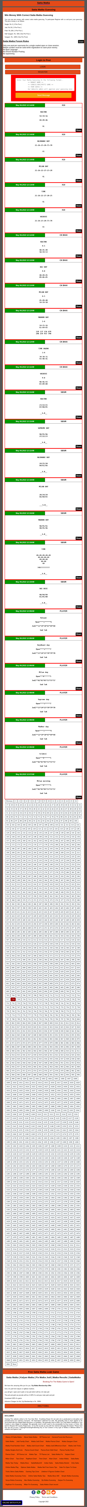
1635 (21, 1289)
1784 (52, 1336)
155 (73, 837)
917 (29, 1055)
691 (18, 991)
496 (24, 936)
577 (7, 960)
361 (51, 896)
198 (78, 848)
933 (40, 1059)
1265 (33, 1166)
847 (29, 1035)
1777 (8, 1336)
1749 (59, 1324)
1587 (21, 1273)
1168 (27, 1134)
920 (45, 1055)
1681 (8, 1305)
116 (13, 829)
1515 (21, 1249)
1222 (65, 1150)
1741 (8, 1324)
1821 (59, 1348)
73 (30, 817)
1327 (46, 1186)
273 (29, 872)
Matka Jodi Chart (37, 1441)
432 (56, 916)
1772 (52, 1332)
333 (51, 888)
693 (29, 991)
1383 (21, 1205)
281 (73, 872)
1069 (8, 1102)
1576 (27, 1269)
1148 (51, 1126)
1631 (71, 1285)
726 (56, 999)
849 (40, 1035)
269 (7, 872)
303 (40, 880)
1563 (21, 1265)
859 (18, 1039)
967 (73, 1067)
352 (78, 892)
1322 (14, 1186)
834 (35, 1031)
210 (67, 852)
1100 (52, 1110)
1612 (27, 1281)
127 (72, 829)
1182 (39, 1138)
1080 (78, 1102)
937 (62, 1059)
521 (7, 944)
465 (7, 928)
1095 (21, 1110)
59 (43, 813)
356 (24, 896)
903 (29, 1051)
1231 (46, 1154)
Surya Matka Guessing (14, 1480)
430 (45, 916)
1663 (46, 1297)
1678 (65, 1301)
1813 (8, 1348)
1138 (64, 1122)
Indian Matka (64, 1459)
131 (18, 833)
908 (56, 1051)
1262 (14, 1166)
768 (56, 1011)
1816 (27, 1348)
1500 (78, 1241)
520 (78, 940)
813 (72, 1023)
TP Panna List (44, 1454)
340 (13, 892)
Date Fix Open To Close (67, 1467)
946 (35, 1063)
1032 (78, 1086)
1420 (27, 1217)
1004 (50, 1079)
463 (73, 924)
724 (45, 999)
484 (35, 932)
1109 (33, 1114)
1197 (58, 1142)
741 (62, 1003)
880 (56, 1043)
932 (35, 1059)
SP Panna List (22, 1454)
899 (7, 1051)
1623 (21, 1285)
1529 (33, 1253)
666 (35, 983)
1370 (14, 1201)
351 (73, 892)
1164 (76, 1130)
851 (51, 1035)
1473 (59, 1233)
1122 (39, 1118)
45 (57, 809)
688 (78, 987)
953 (73, 1063)
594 (24, 964)
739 (51, 1003)
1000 (24, 1079)
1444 (27, 1225)
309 (73, 880)
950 (56, 1063)
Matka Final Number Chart (15, 1446)
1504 (27, 1245)
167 (62, 841)
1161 (58, 1130)
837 (51, 1031)
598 (45, 964)
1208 (52, 1146)
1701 (59, 1309)
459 (51, 924)
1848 (78, 1356)
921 (51, 1055)
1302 (40, 1178)
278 (56, 872)
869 (73, 1039)
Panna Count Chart (32, 1450)
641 (51, 975)
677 (18, 987)
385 (29, 904)
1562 (14, 1265)
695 (40, 991)
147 (29, 837)
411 (18, 912)
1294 (65, 1174)
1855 (46, 1360)
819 (29, 1027)
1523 (71, 1249)
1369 (8, 1201)
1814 (14, 1348)
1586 (14, 1273)
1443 (21, 1225)
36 (16, 809)
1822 (65, 1348)
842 (78, 1031)
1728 (78, 1317)
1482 (40, 1237)
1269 (59, 1166)
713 (62, 995)
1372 (27, 1201)
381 (7, 904)
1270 (65, 1166)
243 (18, 864)
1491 (21, 1241)
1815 (21, 1348)
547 (73, 948)
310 (78, 880)
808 (45, 1023)
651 (29, 979)
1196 (51, 1142)
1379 (71, 1201)
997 (7, 1079)
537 (18, 948)
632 (78, 971)
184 (78, 845)
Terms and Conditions (49, 1497)
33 (80, 805)
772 (78, 1011)
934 (45, 1059)
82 (71, 817)
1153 (8, 1130)
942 (13, 1063)
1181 (33, 1138)
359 (40, 896)
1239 (21, 1158)
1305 (59, 1178)
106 (35, 825)
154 (67, 837)
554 (35, 952)
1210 (65, 1146)
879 (51, 1043)
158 (13, 841)
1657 (8, 1297)
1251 (21, 1162)
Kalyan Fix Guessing (65, 1480)
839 (62, 1031)
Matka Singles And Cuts (14, 1450)
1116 (75, 1114)
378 (67, 900)
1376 (52, 1201)
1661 (33, 1297)
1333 (8, 1190)
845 (18, 1035)
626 (45, 971)
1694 (14, 1309)
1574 (14, 1269)
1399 (46, 1209)
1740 (78, 1320)
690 (13, 991)
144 (13, 837)
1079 (71, 1102)
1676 (52, 1301)
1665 (59, 1297)
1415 (71, 1213)
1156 (27, 1130)
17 (7, 805)
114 (77, 825)
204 (35, 852)
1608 (78, 1277)
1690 (65, 1305)
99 (71, 821)
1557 (59, 1261)
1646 (14, 1293)
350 (67, 892)
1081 (8, 1106)
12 (58, 801)
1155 (20, 1130)
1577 (33, 1269)
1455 (21, 1229)
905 (40, 1051)
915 (18, 1055)
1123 (45, 1118)
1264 (27, 1166)
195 (62, 848)
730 (78, 999)
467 (18, 928)
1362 (40, 1198)
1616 (52, 1281)
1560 (78, 1261)
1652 (52, 1293)
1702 (65, 1309)
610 (35, 967)
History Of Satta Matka (14, 1437)
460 (56, 924)
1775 (71, 1332)
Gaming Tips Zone (32, 1471)
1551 (21, 1261)
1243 (46, 1158)
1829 (33, 1352)
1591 (46, 1273)
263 (51, 868)
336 (67, 888)
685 (62, 987)
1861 (8, 1364)
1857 (59, 1360)
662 (13, 983)
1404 (78, 1209)
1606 (65, 1277)
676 (13, 987)
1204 (27, 1146)
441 (29, 920)
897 (73, 1047)
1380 (78, 1201)
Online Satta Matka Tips (36, 1476)
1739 (71, 1320)
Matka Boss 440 (53, 1476)
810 (56, 1023)
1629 (59, 1285)
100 (75, 821)
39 (30, 809)
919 (40, 1055)
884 (78, 1043)
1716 (78, 1313)
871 (7, 1043)
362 (56, 896)
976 (45, 1071)
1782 (40, 1336)
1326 (40, 1186)
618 (78, 967)
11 (53, 801)
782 (56, 1015)
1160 (51, 1130)
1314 (40, 1182)
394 (78, 904)
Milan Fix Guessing (31, 1484)
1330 (65, 1186)
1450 (65, 1225)
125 (61, 829)
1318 (65, 1182)
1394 (14, 1209)
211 (73, 852)
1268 (52, 1166)
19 (16, 805)
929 (18, 1059)
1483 (46, 1237)
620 (13, 971)
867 (62, 1039)
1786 (65, 1336)
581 (29, 960)
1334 (14, 1190)
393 (73, 904)
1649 (33, 1293)
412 (24, 912)
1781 (33, 1336)
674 (78, 983)
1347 (21, 1194)
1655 (71, 1293)
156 (78, 837)
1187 (70, 1138)
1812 (78, 1344)
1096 (27, 1110)
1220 (52, 1150)
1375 (46, 1201)
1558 (65, 1261)
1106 (14, 1114)
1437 (59, 1221)
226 (78, 856)
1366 (65, 1198)
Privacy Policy (35, 1497)
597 (40, 964)
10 (49, 801)
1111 (45, 1114)
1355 (71, 1194)
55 (25, 813)
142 (78, 833)
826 (67, 1027)
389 (51, 904)
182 (67, 845)
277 (51, 872)
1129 (8, 1122)
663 (18, 983)
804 (24, 1023)
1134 (39, 1122)
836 (45, 1031)
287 (29, 876)
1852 (27, 1360)
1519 (46, 1249)
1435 (46, 1221)
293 (62, 876)
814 (78, 1023)
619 (7, 971)
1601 (33, 1277)
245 (29, 864)
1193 (33, 1142)
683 (51, 987)
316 (34, 884)
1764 (78, 1328)
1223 (71, 1150)
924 (67, 1055)
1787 (71, 1336)
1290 (40, 1174)
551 (18, 952)
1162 (64, 1130)
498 (35, 936)
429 (40, 916)
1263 (21, 1166)
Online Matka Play (12, 1467)
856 (78, 1035)
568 (35, 956)
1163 (70, 1130)
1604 (52, 1277)
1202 (14, 1146)
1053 (59, 1094)
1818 (40, 1348)
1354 (65, 1194)
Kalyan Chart (69, 1454)
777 (29, 1015)
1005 (56, 1079)
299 (18, 880)
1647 (21, 1293)
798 (67, 1019)
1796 (52, 1340)
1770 (40, 1332)
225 (73, 856)
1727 (71, 1317)
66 (75, 813)
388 (45, 904)
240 (78, 860)
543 (51, 948)
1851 (21, 1360)
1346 (14, 1194)
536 (13, 948)
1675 (46, 1301)
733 (18, 1003)
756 (67, 1007)
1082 (14, 1106)
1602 (40, 1277)
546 (67, 948)
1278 (40, 1170)
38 (25, 809)
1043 (71, 1090)
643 (62, 975)
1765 (8, 1332)
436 (78, 916)
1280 (52, 1170)
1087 (46, 1106)
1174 (64, 1134)
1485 (59, 1237)
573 (62, 956)
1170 (39, 1134)
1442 (14, 1225)
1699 (46, 1309)
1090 (65, 1106)
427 (29, 916)
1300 (27, 1178)
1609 (8, 1281)
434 (67, 916)
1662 (40, 1297)
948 (45, 1063)
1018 (65, 1083)
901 (18, 1051)
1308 (78, 1178)
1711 (46, 1313)
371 (29, 900)
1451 (71, 1225)
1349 (33, 1194)
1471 (46, 1233)
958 (24, 1067)
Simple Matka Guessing (70, 1476)
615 (62, 967)
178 (45, 845)
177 (40, 845)
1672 (27, 1301)
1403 (71, 1209)
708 (35, 995)
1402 (65, 1209)
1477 (8, 1237)
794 (45, 1019)
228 (13, 860)
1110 (39, 1114)
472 (45, 928)
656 (56, 979)
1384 (27, 1205)
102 (13, 825)
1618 (65, 1281)
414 (34, 912)
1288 (27, 1174)
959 (29, 1067)
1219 (46, 1150)
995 (73, 1075)
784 (67, 1015)
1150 (64, 1126)
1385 (33, 1205)
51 (7, 813)
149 (40, 837)
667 (40, 983)
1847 (71, 1356)
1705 (8, 1313)
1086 (40, 1106)
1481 (33, 1237)
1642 (65, 1289)
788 (13, 1019)
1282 (65, 1170)
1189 (8, 1142)
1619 (71, 1281)
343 (29, 892)
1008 (75, 1079)
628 (56, 971)
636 (24, 975)
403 (51, 908)
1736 (52, 1320)
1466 (14, 1233)
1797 (59, 1340)
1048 (27, 1094)
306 (56, 880)
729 (73, 999)
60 (48, 813)
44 (52, 809)
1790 (14, 1340)
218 (35, 856)
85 (7, 821)
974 (35, 1071)
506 (78, 936)
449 (73, 920)
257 (18, 868)
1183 (45, 1138)
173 (18, 845)
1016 (52, 1083)
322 (67, 884)
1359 (21, 1198)
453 (18, 924)
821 (40, 1027)
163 (40, 841)
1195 (45, 1142)
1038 (40, 1090)
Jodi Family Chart (22, 1441)
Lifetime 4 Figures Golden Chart (52, 1471)
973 (29, 1071)
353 (7, 896)
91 (34, 821)
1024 (27, 1086)
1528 (27, 1253)
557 (51, 952)
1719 (21, 1317)
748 (24, 1007)
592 (13, 964)
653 (40, 979)
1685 (33, 1305)
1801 (8, 1344)
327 (18, 888)
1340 (52, 1190)
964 (56, 1067)
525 (29, 944)
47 (66, 809)
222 (56, 856)
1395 (21, 1209)
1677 (59, 1301)
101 (7, 825)
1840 (27, 1356)
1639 (46, 1289)
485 (40, 932)
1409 (33, 1213)
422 (78, 912)
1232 (52, 1154)
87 (16, 821)
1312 (27, 1182)
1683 (21, 1305)
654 (45, 979)
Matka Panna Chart (53, 1441)
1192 (27, 1142)
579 (18, 960)
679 (29, 987)
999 (18, 1079)
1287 (21, 1174)
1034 (14, 1090)
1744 (27, 1324)
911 (73, 1051)
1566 (40, 1265)
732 (13, 1003)
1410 (40, 1213)
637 (29, 975)
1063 (46, 1098)
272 (24, 872)
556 (45, 952)
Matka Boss (24, 1463)
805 (29, 1023)
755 (62, 1007)
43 (48, 809)
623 (29, 971)
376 (56, 900)
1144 (27, 1126)
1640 (52, 1289)
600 (56, 964)
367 (7, 900)
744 (78, 1003)
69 (12, 817)
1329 (59, 1186)
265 (62, 868)
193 (51, 848)
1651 (46, 1293)
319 (51, 884)
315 (29, 884)
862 (35, 1039)
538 (24, 948)
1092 (78, 1106)
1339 (46, 1190)
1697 (33, 1309)
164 (45, 841)
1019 (71, 1083)
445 (51, 920)
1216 (27, 1150)
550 (13, 952)
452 (13, 924)
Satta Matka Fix (57, 1454)
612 (45, 967)
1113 (57, 1114)
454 (24, 924)
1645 (8, 1293)
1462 (65, 1229)
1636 (27, 1289)
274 (35, 872)
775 (18, 1015)
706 (24, 995)
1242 (40, 1158)
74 (34, 817)
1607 (71, 1277)
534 (78, 944)
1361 (33, 1198)
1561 (8, 1265)
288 (35, 876)
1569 (59, 1265)
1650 (40, 1293)
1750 (65, 1324)
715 (72, 995)
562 (78, 952)
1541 (33, 1257)
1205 (33, 1146)
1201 (8, 1146)
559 (62, 952)
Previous (9, 801)
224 (67, 856)
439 (18, 920)
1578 (40, 1269)
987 (29, 1075)
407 (73, 908)
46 (62, 809)
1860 (78, 1360)
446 (56, 920)
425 (18, 916)
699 (62, 991)
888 (24, 1047)
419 (62, 912)
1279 (46, 1170)
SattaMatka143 (36, 1463)
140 (67, 833)
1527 (21, 1253)
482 (24, 932)
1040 (52, 1090)
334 (56, 888)
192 (45, 848)
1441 (8, 1225)
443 (40, 920)
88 (21, 821)
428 (35, 916)
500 (45, 936)
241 (7, 864)
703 (7, 995)
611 (40, 967)
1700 (52, 1309)
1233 (59, 1154)
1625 (33, 1285)
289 (40, 876)
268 (78, 868)
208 (56, 852)
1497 (59, 1241)
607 (18, 967)
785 (73, 1015)
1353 (59, 1194)
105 (29, 825)
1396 (27, 1209)
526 (35, 944)
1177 (8, 1138)
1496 (52, 1241)
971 (18, 1071)
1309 (8, 1182)
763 (29, 1011)
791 (29, 1019)
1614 (40, 1281)
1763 (71, 1328)
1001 (31, 1079)
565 (18, 956)
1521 (59, 1249)
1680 (78, 1301)
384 (24, 904)
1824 (78, 1348)
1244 (52, 1158)
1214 (14, 1150)
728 (67, 999)
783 (62, 1015)
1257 (59, 1162)
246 (35, 864)
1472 (52, 1233)
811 (62, 1023)
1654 (65, 1293)
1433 (33, 1221)
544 (56, 948)
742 (67, 1003)
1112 (51, 1114)
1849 (8, 1360)
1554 (40, 1261)
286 (24, 876)
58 (39, 813)
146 (24, 837)
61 (52, 813)
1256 (52, 1162)
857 (7, 1039)
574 (67, 956)
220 (45, 856)
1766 (14, 1332)
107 (40, 825)
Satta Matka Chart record (49, 1484)
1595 (71, 1273)
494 (13, 936)
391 (62, 904)
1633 (8, 1289)
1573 (8, 1269)
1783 (46, 1336)
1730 (14, 1320)
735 (29, 1003)
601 (62, 964)
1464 (78, 1229)
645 (73, 975)
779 (40, 1015)
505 (73, 936)
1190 (14, 1142)
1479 (21, 1237)
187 (18, 848)
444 (45, 920)
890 (35, 1047)
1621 (8, 1285)
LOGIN (43, 67)
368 (13, 900)
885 (7, 1047)
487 (51, 932)
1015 (46, 1083)
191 (40, 848)
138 (56, 833)
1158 (39, 1130)
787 (7, 1019)
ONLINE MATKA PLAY (11, 1503)
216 (24, 856)
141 (73, 833)
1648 (27, 1293)
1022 (14, 1086)
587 (62, 960)
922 (56, 1055)
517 (62, 940)
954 (78, 1063)
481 (18, 932)
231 (29, 860)
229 (18, 860)
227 (7, 860)
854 (67, 1035)
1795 (46, 1340)
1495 (46, 1241)
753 (51, 1007)
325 (7, 888)
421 (72, 912)
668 (45, 983)
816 (13, 1027)
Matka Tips (33, 1454)
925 (73, 1055)
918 (35, 1055)
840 (67, 1031)
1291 (46, 1174)
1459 (46, 1229)
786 (78, 1015)
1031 (71, 1086)
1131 (20, 1122)
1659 (21, 1297)
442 (35, 920)
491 (73, 932)
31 (71, 805)
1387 (46, 1205)
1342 (65, 1190)
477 (73, 928)
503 (62, 936)
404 (56, 908)
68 (7, 817)
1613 (33, 1281)
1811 (71, 1344)
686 (67, 987)
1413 (59, 1213)
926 (78, 1055)
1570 (65, 1265)
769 (62, 1011)
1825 (8, 1352)
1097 (33, 1110)
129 (7, 833)
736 (35, 1003)
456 (35, 924)
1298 (14, 1178)
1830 (40, 1352)
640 (45, 975)
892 (45, 1047)
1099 (46, 1110)
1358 (14, 1198)
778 (35, 1015)
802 (13, 1023)
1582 (65, 1269)
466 (13, 928)
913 (7, 1055)
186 (13, 848)
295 (73, 876)
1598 (14, 1277)
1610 (14, 1281)
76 (43, 817)
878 (45, 1043)
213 (7, 856)
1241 (33, 1158)
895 (62, 1047)
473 (51, 928)
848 (35, 1035)
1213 (8, 1150)
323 (72, 884)
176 (35, 845)
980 (67, 1071)
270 (13, 872)
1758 (40, 1328)
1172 (51, 1134)
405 (62, 908)
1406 (14, 1213)
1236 (78, 1154)
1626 (40, 1285)
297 (7, 880)
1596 (78, 1273)
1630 (65, 1285)
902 (24, 1051)
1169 (33, 1134)
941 (7, 1063)
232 (35, 860)
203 (29, 852)
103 (18, 825)
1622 (14, 1285)
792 (35, 1019)
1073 (33, 1102)
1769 (33, 1332)
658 (67, 979)
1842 (40, 1356)
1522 (65, 1249)
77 (48, 817)
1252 (27, 1162)
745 (7, 1007)
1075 (46, 1102)
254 (78, 864)
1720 (27, 1317)
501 (51, 936)
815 (7, 1027)
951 (62, 1063)
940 (78, 1059)
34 (7, 809)
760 (13, 1011)
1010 (14, 1083)
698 (56, 991)
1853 (33, 1360)
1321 (8, 1186)
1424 (52, 1217)
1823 (71, 1348)
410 (13, 912)
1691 (71, 1305)
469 (29, 928)
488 (56, 932)
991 (51, 1075)
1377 (59, 1201)
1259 (71, 1162)
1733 (33, 1320)
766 (45, 1011)
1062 (40, 1098)
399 (29, 908)
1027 (46, 1086)
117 (18, 829)
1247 (71, 1158)
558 (56, 952)
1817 (33, 1348)
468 (24, 928)
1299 (21, 1178)
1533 (59, 1253)
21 (25, 805)
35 (12, 809)
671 (62, 983)
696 (45, 991)
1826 (14, 1352)
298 (13, 880)
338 (78, 888)
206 (45, 852)
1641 (59, 1289)
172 (13, 845)
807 (40, 1023)
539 (29, 948)
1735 (46, 1320)
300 (24, 880)
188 (24, 848)
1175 (70, 1134)
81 (66, 817)
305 (51, 880)
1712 (52, 1313)
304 (45, 880)
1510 (65, 1245)
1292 (52, 1174)
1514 (14, 1249)
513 (40, 940)
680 (35, 987)
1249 (8, 1162)
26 (48, 805)
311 (7, 884)
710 (45, 995)
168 (67, 841)
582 (35, 960)
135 (40, 833)
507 (7, 940)
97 (62, 821)
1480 (27, 1237)
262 (45, 868)
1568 (52, 1265)
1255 (46, 1162)
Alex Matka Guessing (31, 1480)
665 (29, 983)
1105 (8, 1114)
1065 (59, 1098)
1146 (39, 1126)
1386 (40, 1205)
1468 (27, 1233)
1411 (46, 1213)
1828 (27, 1352)
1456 (27, 1229)
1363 (46, 1198)
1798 (65, 1340)
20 (21, 805)
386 (35, 904)
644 (67, 975)
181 (62, 845)
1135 (45, 1122)
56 (30, 813)
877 (40, 1043)
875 (29, 1043)
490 (67, 932)
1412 (52, 1213)
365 (73, 896)
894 (56, 1047)
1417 (8, 1217)
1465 (8, 1233)
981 (73, 1071)
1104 (77, 1110)
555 (40, 952)
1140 (76, 1122)
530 (56, 944)
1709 (33, 1313)
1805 (33, 1344)
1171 (45, 1134)
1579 (46, 1269)
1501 (8, 1245)
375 (51, 900)
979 (62, 1071)
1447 (46, 1225)
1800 (78, 1340)
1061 (33, 1098)
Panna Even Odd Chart (49, 1450)
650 (24, 979)
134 (35, 833)
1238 (14, 1158)
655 (51, 979)
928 (13, 1059)
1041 (59, 1090)
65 (71, 813)
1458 (40, 1229)
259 (29, 868)
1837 (8, 1356)
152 (56, 837)
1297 (8, 1178)
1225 (8, 1154)
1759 (46, 1328)
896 (67, 1047)
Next (14, 1364)
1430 (14, 1221)
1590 (40, 1273)
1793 (33, 1340)
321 (62, 884)
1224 (78, 1150)
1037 (33, 1090)
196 (67, 848)
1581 (59, 1269)
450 (78, 920)
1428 (78, 1217)
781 (51, 1015)
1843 (46, 1356)
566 (24, 956)
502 (56, 936)
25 (43, 805)
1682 (14, 1305)
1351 (46, 1194)
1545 (59, 1257)
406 (67, 908)
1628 (52, 1285)
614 (56, 967)
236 (56, 860)
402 (45, 908)
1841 (33, 1356)
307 (62, 880)
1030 (65, 1086)
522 (13, 944)
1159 (45, 1130)
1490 (14, 1241)
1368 (78, 1198)
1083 (21, 1106)
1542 (40, 1257)
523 (18, 944)
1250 (14, 1162)
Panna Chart (10, 1454)
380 (78, 900)
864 (45, 1039)
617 (72, 967)
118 (23, 829)
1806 (40, 1344)
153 (62, 837)
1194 (39, 1142)
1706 (14, 1313)
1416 (78, 1213)
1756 (27, 1328)
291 (51, 876)
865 (51, 1039)
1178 (14, 1138)
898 (78, 1047)
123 (50, 829)
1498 (65, 1241)
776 (24, 1015)
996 (78, 1075)
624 (35, 971)
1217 (33, 1150)
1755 (21, 1328)
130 (13, 833)
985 (18, 1075)
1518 (40, 1249)
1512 (78, 1245)
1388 (52, 1205)
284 (13, 876)
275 (40, 872)
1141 (8, 1126)
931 (29, 1059)
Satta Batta (75, 1459)
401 (40, 908)
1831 (46, 1352)
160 (24, 841)
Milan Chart (10, 1459)
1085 (33, 1106)
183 (73, 845)
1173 (58, 1134)
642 (56, 975)
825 (62, 1027)
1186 (64, 1138)
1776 (78, 1332)
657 (62, 979)
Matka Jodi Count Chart (35, 1446)
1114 (63, 1114)
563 (7, 956)
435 (73, 916)
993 (62, 1075)
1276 (27, 1170)
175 (29, 845)
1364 (52, 1198)
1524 (78, 1249)
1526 (14, 1253)
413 (29, 912)
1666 (65, 1297)
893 (51, 1047)
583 (40, 960)
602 (67, 964)
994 (67, 1075)
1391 (71, 1205)
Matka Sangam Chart (69, 1441)
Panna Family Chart (67, 1450)
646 (78, 975)
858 (13, 1039)
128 (77, 829)
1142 (14, 1126)
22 (30, 805)
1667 (71, 1297)
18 (12, 805)
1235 (71, 1154)
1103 (71, 1110)
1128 (76, 1118)
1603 (46, 1277)
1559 (71, 1261)
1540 (27, 1257)
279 (62, 872)
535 (7, 948)
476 (67, 928)
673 (73, 983)
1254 (40, 1162)
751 (40, 1007)
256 (13, 868)
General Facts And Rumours (62, 1437)
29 (62, 805)
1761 (59, 1328)
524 (24, 944)
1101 (58, 1110)
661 (7, 983)
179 (51, 845)
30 (66, 805)
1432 (27, 1221)
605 (7, 967)
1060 (27, 1098)
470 (35, 928)
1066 (65, 1098)
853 (62, 1035)
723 (40, 999)
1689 (59, 1305)
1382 (14, 1205)
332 (45, 888)
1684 (27, 1305)
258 (24, 868)
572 (56, 956)
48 (71, 809)
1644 (78, 1289)
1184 (51, 1138)
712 (56, 995)
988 (35, 1075)
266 (67, 868)
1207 (46, 1146)
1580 (52, 1269)
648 (13, 979)
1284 (78, 1170)
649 (18, 979)
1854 (40, 1360)
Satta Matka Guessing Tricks (16, 1476)
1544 (52, 1257)
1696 (27, 1309)
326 (13, 888)
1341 (59, 1190)
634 (13, 975)
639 (40, 975)
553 (29, 952)
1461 (59, 1229)
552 (24, 952)
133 (29, 833)
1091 (71, 1106)
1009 (8, 1083)
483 (29, 932)
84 (80, 817)
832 (24, 1031)
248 (45, 864)
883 (73, 1043)
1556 (52, 1261)
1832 (52, 1352)
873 (18, 1043)
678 (24, 987)
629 (62, 971)
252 (67, 864)
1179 (20, 1138)
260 (35, 868)
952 (67, 1063)
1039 (46, 1090)
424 (13, 916)
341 (18, 892)
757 (73, 1007)
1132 (27, 1122)
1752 (78, 1324)
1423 (46, 1217)
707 (29, 995)
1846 (65, 1356)
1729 (8, 1320)
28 (57, 805)
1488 (78, 1237)
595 (29, 964)
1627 (46, 1285)
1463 (71, 1229)
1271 (71, 1166)
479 (7, 932)
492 (78, 932)
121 (39, 829)
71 (21, 817)
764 (35, 1011)
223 (62, 856)
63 (62, 813)
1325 (33, 1186)
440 (24, 920)
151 (51, 837)
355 (18, 896)
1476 (78, 1233)
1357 (8, 1198)
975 (40, 1071)
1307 (71, 1178)
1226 (14, 1154)
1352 (52, 1194)
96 (57, 821)
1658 (14, 1297)
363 (62, 896)
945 (29, 1063)
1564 (27, 1265)
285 (18, 876)
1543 (46, 1257)
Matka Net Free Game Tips (47, 1467)
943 (18, 1063)
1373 (33, 1201)
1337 (33, 1190)
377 (62, 900)
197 (73, 848)
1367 (71, 1198)
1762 (65, 1328)
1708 (27, 1313)
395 (7, 908)
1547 (71, 1257)
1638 (40, 1289)
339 (7, 892)
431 (51, 916)
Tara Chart (20, 1459)
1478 (14, 1237)
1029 (59, 1086)
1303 (46, 1178)
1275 (21, 1170)
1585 (8, 1273)
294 (67, 876)
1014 (40, 1083)
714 (67, 995)
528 (45, 944)
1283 (71, 1170)
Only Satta (75, 1463)
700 (67, 991)
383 (18, 904)
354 (13, 896)
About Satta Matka (30, 1437)
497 (29, 936)
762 (24, 1011)
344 (35, 892)
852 (56, 1035)
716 (78, 995)
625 (40, 971)
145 (18, 837)
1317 (59, 1182)
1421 (33, 1217)
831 (18, 1031)
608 (24, 967)
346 (45, 892)
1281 (59, 1170)
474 (56, 928)
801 (7, 1023)
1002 (37, 1079)
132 (24, 833)
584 (45, 960)
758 (78, 1007)
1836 (78, 1352)
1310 (14, 1182)
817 (18, 1027)
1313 (33, 1182)
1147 (45, 1126)
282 (78, 872)
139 (62, 833)
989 (40, 1075)
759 (7, 1011)
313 (18, 884)
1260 (78, 1162)
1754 (14, 1328)
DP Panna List (45, 1437)
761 (18, 1011)
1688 (52, 1305)
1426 (65, 1217)
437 (7, 920)
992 (56, 1075)
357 (29, 896)
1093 (8, 1110)
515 (51, 940)
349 (62, 892)
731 (7, 1003)
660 (78, 979)
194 (56, 848)
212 (78, 852)
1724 (52, 1317)
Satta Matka (10, 1441)
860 (24, 1039)
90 (30, 821)
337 (73, 888)
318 (45, 884)
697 (51, 991)
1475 (71, 1233)
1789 (8, 1340)
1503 (21, 1245)
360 (45, 896)
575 (73, 956)
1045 (8, 1094)
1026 (40, 1086)
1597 (8, 1277)
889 (29, 1047)
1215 (21, 1150)
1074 (40, 1102)
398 (24, 908)
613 (51, 967)
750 (35, 1007)
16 (76, 801)
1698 (40, 1309)
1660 (27, 1297)
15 (71, 801)
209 (62, 852)
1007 (69, 1079)
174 (24, 845)
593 (18, 964)
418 (56, 912)
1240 (27, 1158)
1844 (52, 1356)
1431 (21, 1221)
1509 (59, 1245)
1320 (78, 1182)
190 (35, 848)
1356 (78, 1194)
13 (62, 801)
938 (67, 1059)
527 (40, 944)
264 (56, 868)
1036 (27, 1090)
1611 (21, 1281)
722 (35, 999)
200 (13, 852)
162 (35, 841)
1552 (27, 1261)
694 (35, 991)
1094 (14, 1110)
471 (40, 928)
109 (51, 825)
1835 (71, 1352)
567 (29, 956)
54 (21, 813)
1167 (20, 1134)
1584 (78, 1269)
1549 (8, 1261)
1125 (57, 1118)
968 (78, 1067)
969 (7, 1071)
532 (67, 944)
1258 (65, 1162)
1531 (46, 1253)
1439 (71, 1221)
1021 (8, 1086)
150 (45, 837)
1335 (21, 1190)
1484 (52, 1237)
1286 (14, 1174)
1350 (40, 1194)
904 (35, 1051)
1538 (14, 1257)
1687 (46, 1305)
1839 (21, 1356)
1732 (27, 1320)
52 (12, 813)
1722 (40, 1317)
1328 (52, 1186)
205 (40, 852)
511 (29, 940)
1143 (20, 1126)
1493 (33, 1241)
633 (7, 975)
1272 (78, 1166)
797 (62, 1019)
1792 (27, 1340)
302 (35, 880)
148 (35, 837)
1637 (33, 1289)
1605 (59, 1277)
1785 (59, 1336)
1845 (59, 1356)
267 (73, 868)
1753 (8, 1328)
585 (51, 960)
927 (7, 1059)
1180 (27, 1138)
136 (45, 833)
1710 (40, 1313)
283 (7, 876)
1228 (27, 1154)
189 (29, 848)
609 (29, 967)
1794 (40, 1340)
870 (78, 1039)
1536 (78, 1253)
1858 (65, 1360)
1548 (78, 1257)
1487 (71, 1237)
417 (51, 912)
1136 (51, 1122)
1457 (33, 1229)
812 (67, 1023)
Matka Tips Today (12, 1463)
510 (24, 940)
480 (13, 932)
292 (56, 876)
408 (78, 908)
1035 (21, 1090)
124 (56, 829)
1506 (40, 1245)
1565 (33, 1265)
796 (56, 1019)
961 (40, 1067)
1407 (21, 1213)
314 (24, 884)
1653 (59, 1293)
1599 (21, 1277)
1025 (33, 1086)
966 (67, 1067)
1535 (71, 1253)
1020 (78, 1083)
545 (62, 948)
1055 (71, 1094)
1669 (8, 1301)
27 (52, 805)
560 (67, 952)
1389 (59, 1205)
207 (51, 852)
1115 (69, 1114)
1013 (33, 1083)
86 (12, 821)
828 (78, 1027)
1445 (33, 1225)
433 (62, 916)
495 (18, 936)
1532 (52, 1253)
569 (40, 956)
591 (7, 964)
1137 (58, 1122)
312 (13, 884)
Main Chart (53, 1459)
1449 (59, 1225)
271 (18, 872)
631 (73, 971)
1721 (33, 1317)
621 (18, 971)
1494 (40, 1241)
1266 (40, 1166)
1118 (14, 1118)
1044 (78, 1090)
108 (45, 825)
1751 (71, 1324)
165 (51, 841)
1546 (65, 1257)
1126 (64, 1118)
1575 (21, 1269)
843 (7, 1035)
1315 (46, 1182)
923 (62, 1055)
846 (24, 1035)
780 (45, 1015)
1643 (71, 1289)
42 (43, 809)
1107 (20, 1114)
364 (67, 896)
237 (62, 860)
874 (24, 1043)
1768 (27, 1332)
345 (40, 892)
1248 (78, 1158)
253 (73, 864)
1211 (71, 1146)
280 (67, 872)
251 (62, 864)
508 (13, 940)
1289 (33, 1174)
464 (78, 924)
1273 (8, 1170)
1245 (59, 1158)
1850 (14, 1360)
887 (18, 1047)
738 (45, 1003)
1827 (21, 1352)
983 (7, 1075)
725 (51, 999)
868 (67, 1039)
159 (18, 841)
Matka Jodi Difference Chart (56, 1446)
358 (35, 896)
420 (67, 912)
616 (67, 967)
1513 (8, 1249)
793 (40, 1019)
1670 (14, 1301)
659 (73, 979)
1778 (14, 1336)
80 (62, 817)
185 (7, 848)
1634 (14, 1289)
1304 (52, 1178)
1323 (21, 1186)
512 (34, 940)
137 (51, 833)
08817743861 (43, 1406)
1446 (40, 1225)
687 (73, 987)
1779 (21, 1336)
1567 (46, 1265)
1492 (27, 1241)
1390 (65, 1205)
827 (73, 1027)
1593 (59, 1273)
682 (45, 987)
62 (57, 813)
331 (40, 888)
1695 (21, 1309)
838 (56, 1031)
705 (18, 995)
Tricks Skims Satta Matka (15, 1471)
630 (67, 971)
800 (78, 1019)
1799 (71, 1340)
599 (51, 964)
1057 (8, 1098)
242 (13, 864)
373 (40, 900)
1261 (8, 1166)
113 (72, 825)
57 (34, 813)
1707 (21, 1313)
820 (35, 1027)
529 (51, 944)
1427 (71, 1217)
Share (81, 41)
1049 (33, 1094)
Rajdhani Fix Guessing (14, 1484)
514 (45, 940)
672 (67, 983)
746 (13, 1007)
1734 (40, 1320)
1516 (27, 1249)
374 (45, 900)
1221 (59, 1150)
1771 (46, 1332)
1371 (21, 1201)
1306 (65, 1178)
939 (73, 1059)
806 (35, 1023)
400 (35, 908)
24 (39, 805)
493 (7, 936)
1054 (65, 1094)
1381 (8, 1205)
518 (67, 940)
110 (56, 825)
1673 (33, 1301)
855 (73, 1035)
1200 (77, 1142)
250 (56, 864)
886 (13, 1047)
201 (18, 852)
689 (7, 991)
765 (40, 1011)
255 (7, 868)
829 (7, 1031)
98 (66, 821)
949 (51, 1063)
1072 (27, 1102)
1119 (20, 1118)
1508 (52, 1245)
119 (29, 829)
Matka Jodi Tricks (74, 1446)
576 (78, 956)
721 (29, 999)
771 (73, 1011)
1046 (14, 1094)
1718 (14, 1317)
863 (40, 1039)
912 (78, 1051)
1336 (27, 1190)
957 (18, 1067)
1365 (59, 1198)
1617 (59, 1281)
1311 (21, 1182)
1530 (40, 1253)
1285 (8, 1174)
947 (40, 1063)
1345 (8, 1194)
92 (39, 821)
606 (13, 967)
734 (24, 1003)
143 (7, 837)
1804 (27, 1344)
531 (62, 944)
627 (51, 971)
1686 (40, 1305)
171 (7, 845)
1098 (40, 1110)
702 (78, 991)
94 (48, 821)
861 (29, 1039)
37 (21, 809)
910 (67, 1051)
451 (7, 924)
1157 (33, 1130)
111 (62, 825)
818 (24, 1027)
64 (66, 813)
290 (45, 876)
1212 (78, 1146)
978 (56, 1071)
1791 (21, 1340)
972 (24, 1071)
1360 (27, 1198)
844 (13, 1035)
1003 (43, 1079)
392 (67, 904)
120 (34, 829)
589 (73, 960)
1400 (52, 1209)
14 (67, 801)
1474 (65, 1233)
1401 (59, 1209)
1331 (71, 1186)
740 (56, 1003)
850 (45, 1035)
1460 (52, 1229)
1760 (52, 1328)
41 (39, 809)
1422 (40, 1217)
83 (75, 817)
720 (24, 999)
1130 (14, 1122)
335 (62, 888)
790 (24, 1019)
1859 (71, 1360)
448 (67, 920)
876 (35, 1043)
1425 (59, 1217)
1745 (33, 1324)
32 (75, 805)
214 (13, 856)
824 (56, 1027)
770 (67, 1011)
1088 (52, 1106)
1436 (52, 1221)
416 (45, 912)
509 (18, 940)
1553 (33, 1261)
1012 (27, 1083)
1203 (21, 1146)
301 (29, 880)
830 (13, 1031)
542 (45, 948)
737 (40, 1003)
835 (40, 1031)
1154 (14, 1130)
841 (73, 1031)
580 (24, 960)
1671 (21, 1301)
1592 (52, 1273)
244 (24, 864)
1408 (27, 1213)
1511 (71, 1245)
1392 (78, 1205)
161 (29, 841)
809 (51, 1023)
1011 (21, 1083)
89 (25, 821)
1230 (40, 1154)
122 (45, 829)
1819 (46, 1348)
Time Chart (43, 1459)
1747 (46, 1324)
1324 (27, 1186)
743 (73, 1003)
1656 (78, 1293)
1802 (14, 1344)
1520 (52, 1249)
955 (7, 1067)
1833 (59, 1352)
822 (45, 1027)
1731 (21, 1320)
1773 (59, 1332)
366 (78, 896)
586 (56, 960)
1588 (27, 1273)
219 (40, 856)
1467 (21, 1233)
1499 (71, 1241)
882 (67, 1043)
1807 (46, 1344)
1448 (52, 1225)
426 (24, 916)
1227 (21, 1154)
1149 (58, 1126)
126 (67, 829)
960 (35, 1067)
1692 (78, 1305)
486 (45, 932)
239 (73, 860)
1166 (14, 1134)
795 (51, 1019)
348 (56, 892)
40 (34, 809)
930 (24, 1059)
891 (40, 1047)
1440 (78, 1221)
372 (35, 900)
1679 (71, 1301)
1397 (33, 1209)
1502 (14, 1245)
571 (51, 956)
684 (56, 987)
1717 (8, 1317)
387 (40, 904)
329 (29, 888)
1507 (46, 1245)
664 (24, 983)
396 (13, 908)
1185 (58, 1138)
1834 (65, 1352)
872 (13, 1043)
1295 (71, 1174)
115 (7, 829)
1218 (40, 1150)
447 (62, 920)
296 (78, 876)
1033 (8, 1090)
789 (18, 1019)
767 (51, 1011)
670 (56, 983)
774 (13, 1015)
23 (34, 805)
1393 (8, 1209)
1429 (8, 1221)
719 (18, 999)
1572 (78, 1265)
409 (7, 912)
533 (73, 944)
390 (56, 904)
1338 (40, 1190)
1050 (40, 1094)
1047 (21, 1094)
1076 (52, 1102)
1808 (52, 1344)
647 (7, 979)
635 (18, 975)
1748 (52, 1324)
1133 (33, 1122)
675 (7, 987)
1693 (8, 1309)
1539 (21, 1257)
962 (45, 1067)
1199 (70, 1142)
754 (56, 1007)
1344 (78, 1190)
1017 (59, 1083)
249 (51, 864)
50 (80, 809)
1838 (14, 1356)
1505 (33, 1245)
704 (13, 995)
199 (7, 852)
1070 (14, 1102)
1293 (59, 1174)
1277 (33, 1170)
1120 (26, 1118)
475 (62, 928)
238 (67, 860)
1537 (8, 1257)
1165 (8, 1134)
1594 (65, 1273)
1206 (40, 1146)
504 (67, 936)
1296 (78, 1174)
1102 (65, 1110)
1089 (59, 1106)
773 (7, 1015)
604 (78, 964)
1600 (27, 1277)
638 (35, 975)
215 (18, 856)
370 (24, 900)
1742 (14, 1324)
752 (45, 1007)
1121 (32, 1118)
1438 (65, 1221)
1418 (14, 1217)
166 (56, 841)
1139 (70, 1122)
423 (7, 916)
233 (40, 860)
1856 (52, 1360)
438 (13, 920)
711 (51, 995)
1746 (40, 1324)
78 (52, 817)
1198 (64, 1142)
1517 (33, 1249)
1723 (46, 1317)
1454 (14, 1229)
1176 (76, 1134)
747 (18, 1007)
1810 (65, 1344)
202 (24, 852)
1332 (78, 1186)
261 (40, 868)
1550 (14, 1261)
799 (73, 1019)
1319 (71, 1182)
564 (13, 956)
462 (67, 924)
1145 (33, 1126)
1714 (65, 1313)
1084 (27, 1106)
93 (43, 821)
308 (67, 880)
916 (24, 1055)
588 (67, 960)
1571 (71, 1265)
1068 (78, 1098)
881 (62, 1043)
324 (78, 884)
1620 (78, 1281)
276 (45, 872)
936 (56, 1059)
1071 (21, 1102)
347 (51, 892)
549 (7, 952)
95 (52, 821)
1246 (65, 1158)
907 (51, 1051)
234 (45, 860)
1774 (65, 1332)
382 (13, 904)
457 (40, 924)
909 (62, 1051)
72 (25, 817)
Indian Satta (48, 1463)
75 (39, 817)
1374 (40, 1201)
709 (40, 995)
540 (35, 948)
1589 (33, 1273)
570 (45, 956)
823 (51, 1027)
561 (73, 952)
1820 (52, 1348)
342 (24, 892)
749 (29, 1007)
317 (40, 884)
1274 (14, 1170)
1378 (65, 1201)
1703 (71, 1309)
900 (13, 1051)
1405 (8, 1213)
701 (73, 991)
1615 (46, 1281)
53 (16, 813)
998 (13, 1079)
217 (29, 856)
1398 (40, 1209)
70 (16, 817)
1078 (65, 1102)
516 (56, 940)
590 (78, 960)
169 (73, 841)
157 (7, 841)
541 (40, 948)
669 (51, 983)
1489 (8, 1241)
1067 (71, 1098)
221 (51, 856)
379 (73, 900)
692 (24, 991)
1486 (65, 1237)
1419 (21, 1217)
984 (13, 1075)
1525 (8, 1253)
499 (40, 936)
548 (78, 948)
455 (29, 924)
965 (62, 1067)
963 (51, 1067)
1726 (65, 1317)
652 (35, 979)
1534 (65, 1253)
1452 (78, 1225)
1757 (33, 1328)
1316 (52, 1182)
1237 (8, 1158)
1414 (65, 1213)
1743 (21, 1324)
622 (24, 971)
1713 (59, 1313)
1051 (46, 1094)
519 (72, 940)
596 (35, 964)
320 (56, 884)
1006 (62, 1079)
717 (7, 999)
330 (35, 888)
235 (51, 860)
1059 (21, 1098)
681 (40, 987)
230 (24, 860)
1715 (71, 1313)
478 (78, 928)
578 (13, 960)
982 (78, 1071)
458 (45, 924)
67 (80, 813)
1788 (78, 1336)
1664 (52, 1297)
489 (62, 932)
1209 (59, 1146)
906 (45, 1051)
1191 (20, 1142)
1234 (65, 1154)
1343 (71, 1190)
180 (56, 845)
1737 (59, 1320)
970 (13, 1071)
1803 (21, 1344)
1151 (70, 1126)
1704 (78, 1309)
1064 (52, 1098)
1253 (33, 1162)
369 (18, 900)
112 (67, 825)
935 (51, 1059)
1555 (46, 1261)
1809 (59, 1344)
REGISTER (42, 72)
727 (62, 999)
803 (18, 1023)
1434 (40, 1221)
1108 (27, 1114)
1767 (21, 1332)
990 (45, 1075)
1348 (27, 1194)
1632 (78, 1285)
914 (13, 1055)
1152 (76, 1126)
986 (24, 1075)
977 (51, 1071)
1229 (33, 1154)
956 (13, 1067)
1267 (46, 1166)
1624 (27, 1285)
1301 (33, 1178)
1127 (70, 1118)
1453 (8, 1229)
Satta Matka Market (62, 1463)
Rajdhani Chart (31, 1459)
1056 (78, 1094)
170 (78, 841)
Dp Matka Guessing (49, 1480)
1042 (65, 1090)
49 (75, 809)
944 (24, 1063)
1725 (59, 1317)
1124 (51, 1118)
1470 (40, 1233)
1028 (52, 1086)
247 (40, 864)
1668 (78, 1297)
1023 (21, 1086)
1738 (65, 1320)
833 (29, 1031)
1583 (71, 1269)
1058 (14, 1098)
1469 (33, 1233)
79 (57, 817)
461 (62, 924)
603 (73, 964)
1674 (40, 1301)
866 (56, 1039)
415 (40, 912)
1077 (59, 1102)
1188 (76, 1138)
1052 (52, 1094)
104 (24, 825)
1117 (8, 1118)
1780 (27, 1336)
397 (18, 908)
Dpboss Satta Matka (28, 1467)
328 (24, 888)
